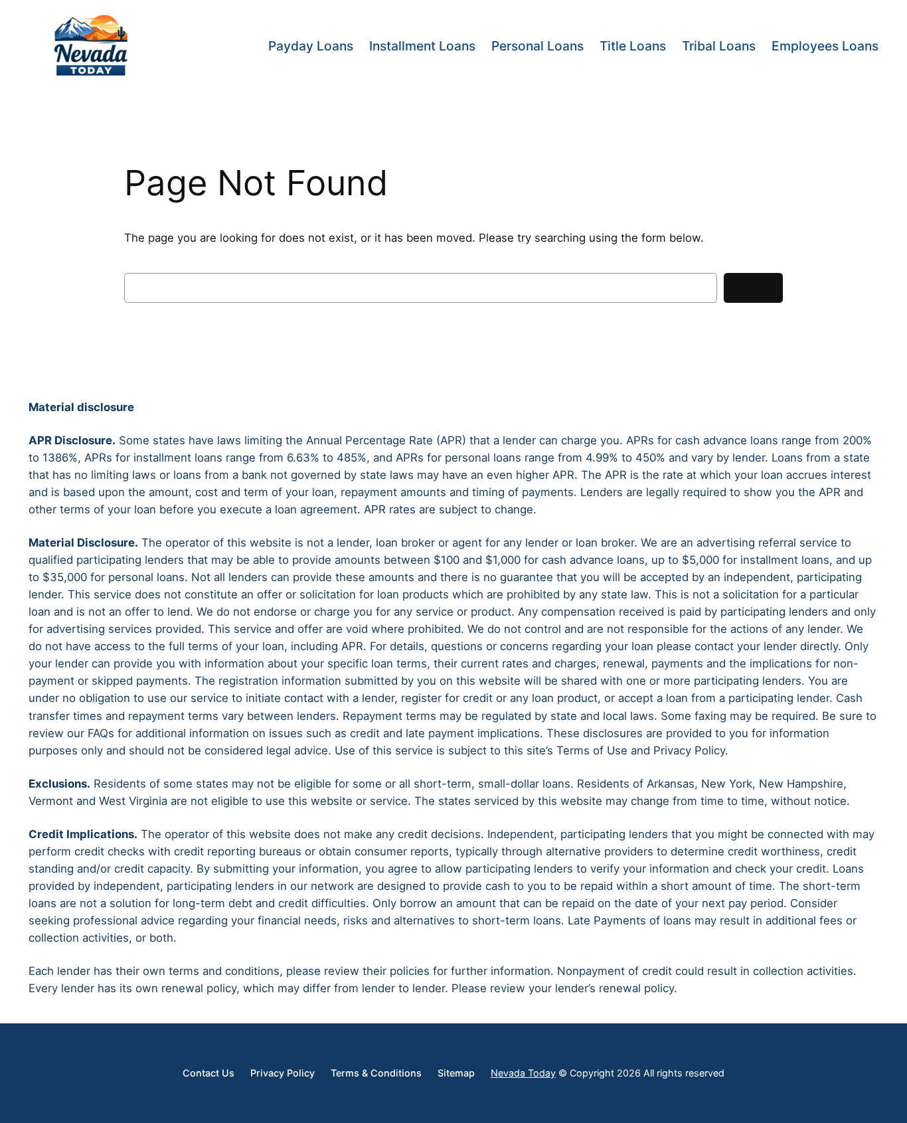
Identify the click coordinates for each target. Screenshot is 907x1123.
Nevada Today (523, 1073)
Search (753, 287)
